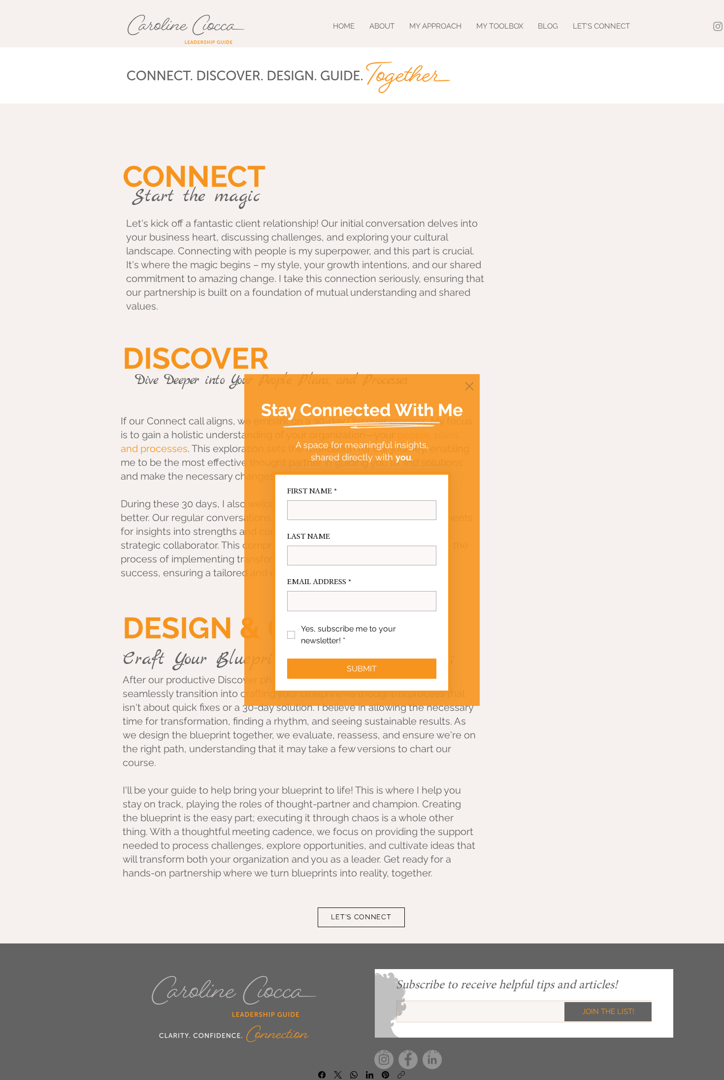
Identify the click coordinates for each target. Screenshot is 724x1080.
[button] (469, 386)
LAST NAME (308, 537)
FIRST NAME (312, 491)
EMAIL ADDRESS (319, 582)
